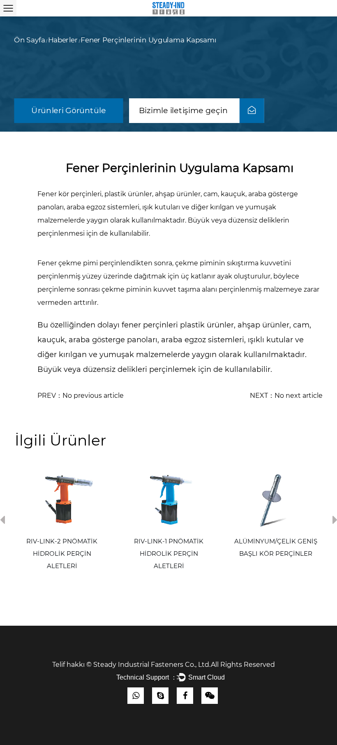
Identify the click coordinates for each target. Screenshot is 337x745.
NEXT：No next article (286, 395)
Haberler (63, 40)
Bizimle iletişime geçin (184, 110)
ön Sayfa (29, 40)
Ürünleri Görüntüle (68, 110)
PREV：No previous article (80, 395)
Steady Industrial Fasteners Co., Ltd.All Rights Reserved (187, 664)
